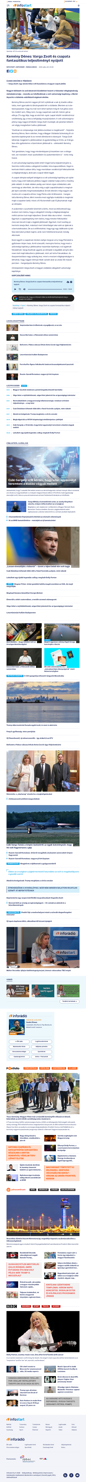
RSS (53, 1475)
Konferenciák (59, 1068)
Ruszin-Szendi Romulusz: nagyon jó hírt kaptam (29, 859)
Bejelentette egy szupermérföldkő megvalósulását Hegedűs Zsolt (35, 898)
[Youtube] (77, 1475)
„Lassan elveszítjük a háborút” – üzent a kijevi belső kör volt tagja (38, 567)
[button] (15, 289)
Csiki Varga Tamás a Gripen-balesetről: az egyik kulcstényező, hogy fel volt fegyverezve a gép (39, 846)
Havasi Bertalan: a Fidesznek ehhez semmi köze (21, 668)
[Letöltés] (68, 282)
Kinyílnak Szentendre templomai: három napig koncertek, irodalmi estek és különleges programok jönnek (60, 1290)
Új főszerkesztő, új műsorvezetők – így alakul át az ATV (30, 738)
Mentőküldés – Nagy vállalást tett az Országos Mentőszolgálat (21, 643)
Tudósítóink (36, 1424)
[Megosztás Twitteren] (11, 71)
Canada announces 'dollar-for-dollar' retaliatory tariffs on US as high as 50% (23, 1381)
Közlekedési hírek (48, 1445)
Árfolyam (44, 1068)
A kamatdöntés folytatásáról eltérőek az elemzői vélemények (35, 517)
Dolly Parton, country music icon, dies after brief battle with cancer (35, 1355)
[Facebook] (71, 1475)
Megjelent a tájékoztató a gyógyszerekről (38, 864)
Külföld (9, 1427)
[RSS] (65, 1475)
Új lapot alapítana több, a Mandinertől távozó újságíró (29, 921)
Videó (60, 1430)
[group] (24, 289)
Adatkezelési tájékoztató (15, 1475)
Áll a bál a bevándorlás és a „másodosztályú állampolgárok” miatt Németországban (59, 669)
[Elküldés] (15, 71)
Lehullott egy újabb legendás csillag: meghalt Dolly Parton (31, 578)
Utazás (54, 1190)
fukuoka (53, 314)
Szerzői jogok (46, 1475)
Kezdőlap (16, 305)
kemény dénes (18, 314)
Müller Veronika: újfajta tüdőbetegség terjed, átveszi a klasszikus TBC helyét (39, 971)
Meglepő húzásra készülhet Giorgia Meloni (25, 593)
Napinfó (48, 1430)
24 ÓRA (24, 386)
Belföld (9, 1424)
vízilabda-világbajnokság (36, 314)
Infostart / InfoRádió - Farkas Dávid (22, 67)
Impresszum (47, 1473)
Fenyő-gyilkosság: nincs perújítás (21, 732)
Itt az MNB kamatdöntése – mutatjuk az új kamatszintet (32, 521)
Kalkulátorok (67, 1190)
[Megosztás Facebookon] (8, 71)
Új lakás (72, 1068)
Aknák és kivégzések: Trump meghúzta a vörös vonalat (30, 881)
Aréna (63, 1447)
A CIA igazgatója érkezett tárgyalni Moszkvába (44, 676)
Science (56, 1306)
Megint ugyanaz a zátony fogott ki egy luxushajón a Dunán (59, 643)
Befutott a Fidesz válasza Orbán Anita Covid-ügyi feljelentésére (34, 745)
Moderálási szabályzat (33, 1475)
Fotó (73, 1424)
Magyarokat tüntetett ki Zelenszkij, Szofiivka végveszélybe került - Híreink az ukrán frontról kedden (61, 1173)
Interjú (35, 1427)
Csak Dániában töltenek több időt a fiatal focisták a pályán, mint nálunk (36, 571)
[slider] (45, 289)
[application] (43, 289)
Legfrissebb (62, 1424)
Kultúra (22, 1427)
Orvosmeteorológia (13, 1447)
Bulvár (48, 1424)
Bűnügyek (49, 1427)
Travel (46, 1306)
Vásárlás (43, 1190)
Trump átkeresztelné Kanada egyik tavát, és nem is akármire (32, 725)
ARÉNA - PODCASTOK (14, 1)
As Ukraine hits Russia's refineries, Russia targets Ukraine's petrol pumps (60, 1402)
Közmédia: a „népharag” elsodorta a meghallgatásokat (29, 794)
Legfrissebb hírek (30, 1445)
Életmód (35, 1430)
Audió (61, 1427)
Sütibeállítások (12, 1477)
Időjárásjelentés (66, 1445)
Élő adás (20, 1041)
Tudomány (23, 1424)
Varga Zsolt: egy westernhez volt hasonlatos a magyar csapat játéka (37, 84)
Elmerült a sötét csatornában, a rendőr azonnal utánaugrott (32, 600)
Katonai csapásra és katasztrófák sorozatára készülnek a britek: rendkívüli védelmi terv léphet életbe (23, 1153)
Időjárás (74, 1430)
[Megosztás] (71, 282)
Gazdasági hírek (48, 1447)
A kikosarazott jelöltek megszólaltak (24, 799)
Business (26, 1306)
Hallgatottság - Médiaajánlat (32, 1473)
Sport (23, 305)
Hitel (33, 1190)
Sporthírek (28, 1447)
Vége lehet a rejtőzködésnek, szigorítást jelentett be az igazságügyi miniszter (40, 606)
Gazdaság (10, 1430)
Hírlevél (74, 1427)
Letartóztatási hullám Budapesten (21, 613)
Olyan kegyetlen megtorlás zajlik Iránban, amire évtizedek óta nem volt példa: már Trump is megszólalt (23, 1270)
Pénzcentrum (31, 1068)
